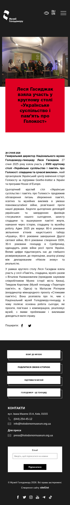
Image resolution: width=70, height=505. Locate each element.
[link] (35, 381)
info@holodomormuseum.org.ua (32, 423)
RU (53, 11)
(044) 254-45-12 (23, 419)
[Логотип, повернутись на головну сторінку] (9, 16)
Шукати (31, 13)
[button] (35, 356)
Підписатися (35, 467)
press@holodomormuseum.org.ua (33, 435)
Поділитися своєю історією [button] (34, 367)
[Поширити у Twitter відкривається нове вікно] (31, 324)
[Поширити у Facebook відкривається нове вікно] (24, 324)
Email (35, 450)
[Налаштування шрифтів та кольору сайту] (46, 13)
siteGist (44, 487)
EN (53, 14)
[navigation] (64, 13)
